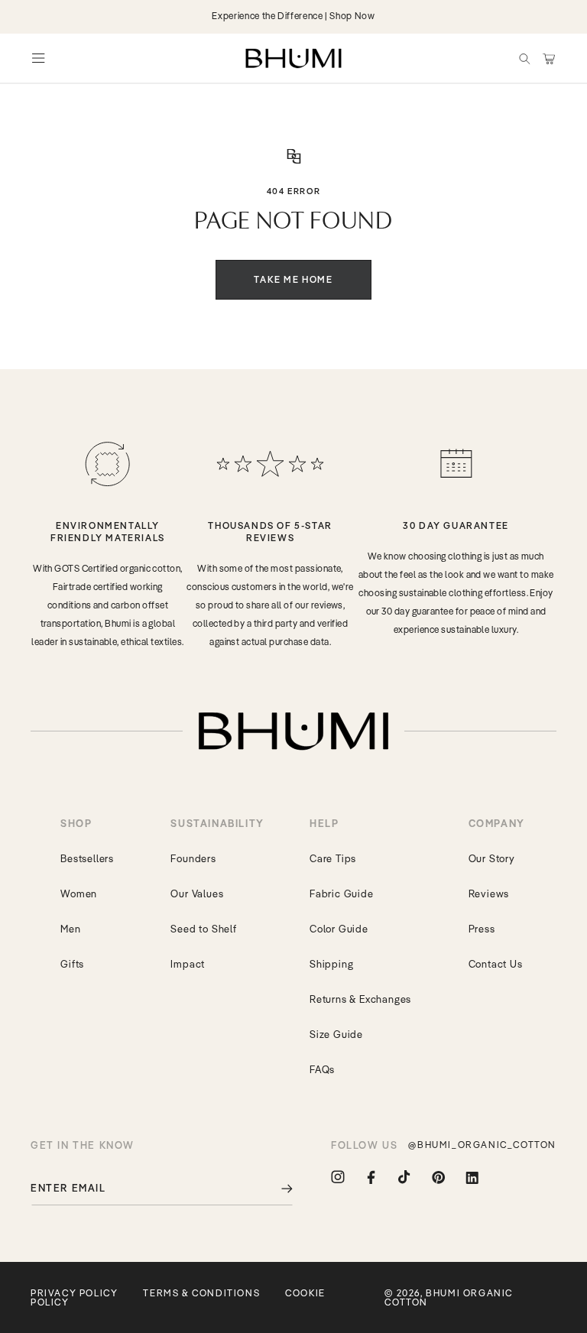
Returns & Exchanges (360, 999)
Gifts (72, 964)
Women (78, 893)
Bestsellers (87, 858)
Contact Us (496, 964)
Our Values (196, 893)
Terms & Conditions (201, 1293)
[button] (524, 58)
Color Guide (339, 929)
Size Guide (336, 1034)
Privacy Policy (74, 1293)
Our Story (492, 858)
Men (70, 929)
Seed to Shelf (203, 929)
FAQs (322, 1069)
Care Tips (333, 858)
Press (482, 929)
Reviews (489, 893)
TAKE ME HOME (293, 279)
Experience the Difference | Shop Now (293, 15)
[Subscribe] (276, 1188)
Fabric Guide (342, 893)
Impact (187, 964)
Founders (193, 858)
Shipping (331, 964)
